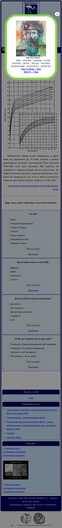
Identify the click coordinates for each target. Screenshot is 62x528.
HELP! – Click (31, 72)
